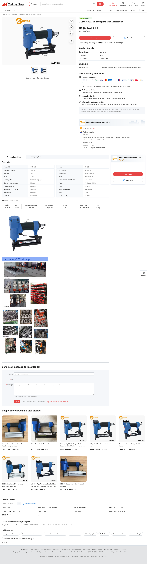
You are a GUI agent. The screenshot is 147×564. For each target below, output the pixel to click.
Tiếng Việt (119, 552)
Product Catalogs (30, 504)
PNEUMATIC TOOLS (115, 508)
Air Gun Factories (75, 534)
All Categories (9, 10)
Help (109, 10)
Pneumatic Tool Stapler (11, 539)
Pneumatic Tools (23, 14)
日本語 (95, 552)
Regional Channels (97, 549)
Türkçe (112, 552)
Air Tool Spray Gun (90, 534)
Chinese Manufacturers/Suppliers (50, 549)
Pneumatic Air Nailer (119, 534)
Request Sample (117, 43)
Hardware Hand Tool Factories (31, 534)
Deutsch (70, 552)
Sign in (143, 5)
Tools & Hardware (12, 14)
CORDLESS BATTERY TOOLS (11, 511)
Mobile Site (117, 549)
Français (47, 552)
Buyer (99, 10)
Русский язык (55, 552)
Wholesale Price (76, 549)
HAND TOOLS (78, 511)
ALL (39, 515)
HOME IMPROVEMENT (116, 511)
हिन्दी (100, 552)
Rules (143, 10)
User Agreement (84, 556)
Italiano (64, 552)
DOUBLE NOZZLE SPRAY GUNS (47, 508)
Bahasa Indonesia (129, 552)
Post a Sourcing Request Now (57, 401)
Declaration (94, 556)
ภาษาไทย (106, 552)
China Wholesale (65, 549)
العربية (84, 552)
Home (3, 14)
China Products (34, 549)
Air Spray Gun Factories (11, 534)
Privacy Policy (103, 556)
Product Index (108, 549)
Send (17, 401)
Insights (124, 549)
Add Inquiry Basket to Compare (39, 78)
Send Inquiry (95, 38)
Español (33, 552)
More (4, 542)
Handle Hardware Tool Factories (55, 534)
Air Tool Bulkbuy (27, 539)
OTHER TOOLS (6, 515)
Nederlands (77, 552)
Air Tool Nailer (104, 534)
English (27, 552)
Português (40, 552)
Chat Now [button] (130, 38)
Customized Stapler (136, 534)
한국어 (90, 552)
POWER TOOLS (42, 511)
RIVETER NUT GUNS (80, 508)
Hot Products (24, 549)
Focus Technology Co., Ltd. (60, 556)
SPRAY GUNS (6, 508)
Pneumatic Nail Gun (35, 14)
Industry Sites (86, 549)
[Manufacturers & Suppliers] (13, 4)
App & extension (121, 10)
